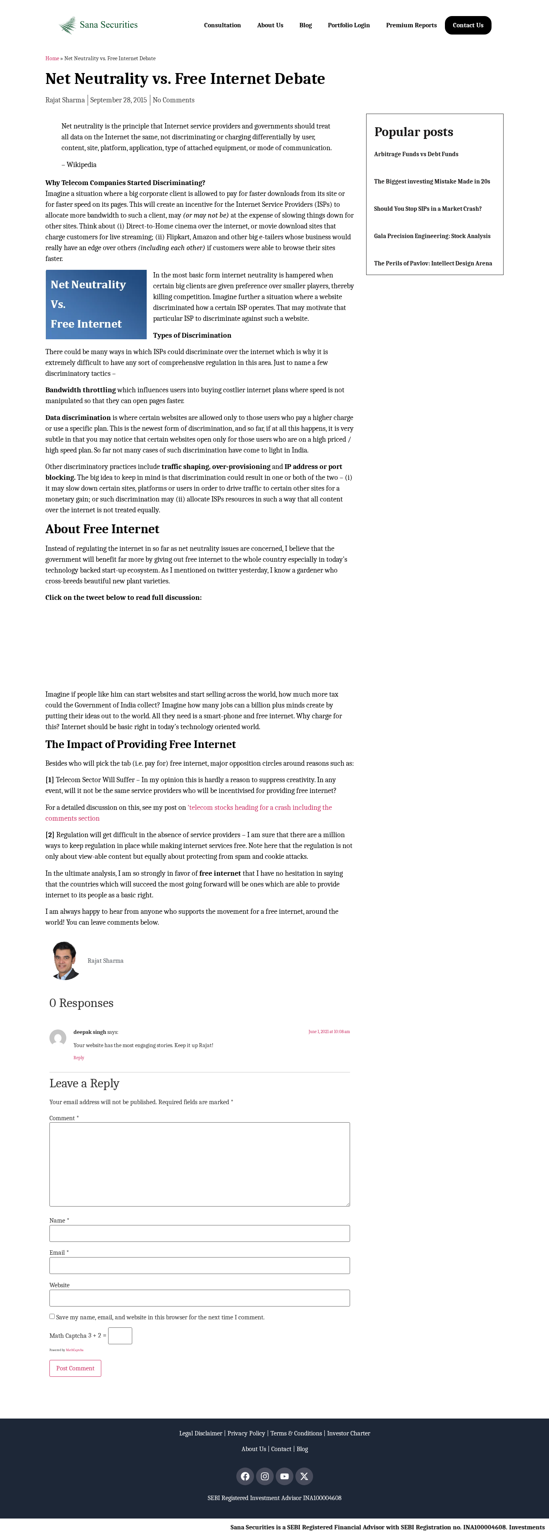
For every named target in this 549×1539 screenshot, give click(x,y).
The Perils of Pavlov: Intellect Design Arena (433, 263)
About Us (270, 25)
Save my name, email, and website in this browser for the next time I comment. (160, 1317)
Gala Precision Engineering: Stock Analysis (432, 236)
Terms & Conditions (296, 1433)
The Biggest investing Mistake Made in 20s (432, 181)
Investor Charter (348, 1433)
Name (59, 1220)
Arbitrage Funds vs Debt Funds (416, 154)
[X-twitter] (304, 1476)
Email (59, 1253)
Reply (79, 1057)
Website (59, 1285)
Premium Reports (411, 25)
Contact (281, 1449)
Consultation (222, 25)
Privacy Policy (246, 1433)
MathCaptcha (75, 1350)
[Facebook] (245, 1476)
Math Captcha (68, 1336)
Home (52, 58)
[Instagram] (265, 1476)
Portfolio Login (349, 25)
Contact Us (468, 25)
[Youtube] (284, 1476)
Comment (64, 1118)
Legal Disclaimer (200, 1433)
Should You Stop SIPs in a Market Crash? (428, 208)
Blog (305, 25)
